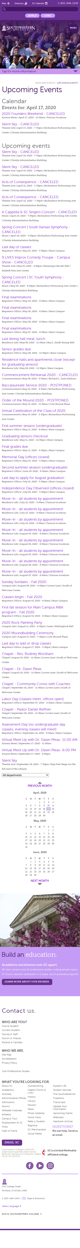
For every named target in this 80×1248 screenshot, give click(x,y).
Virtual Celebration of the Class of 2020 (33, 411)
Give (47, 15)
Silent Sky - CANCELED (20, 124)
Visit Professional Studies (16, 1071)
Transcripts (59, 1102)
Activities (6, 1094)
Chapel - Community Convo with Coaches (36, 684)
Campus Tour (9, 1118)
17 (49, 809)
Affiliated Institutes (12, 1110)
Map (4, 3)
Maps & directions (36, 1198)
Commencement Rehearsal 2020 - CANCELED (40, 375)
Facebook (29, 1165)
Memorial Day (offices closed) (25, 457)
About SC (7, 1086)
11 (53, 805)
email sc (11, 1142)
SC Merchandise (37, 1129)
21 (35, 812)
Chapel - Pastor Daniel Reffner (26, 709)
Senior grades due (16, 349)
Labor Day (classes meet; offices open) (33, 699)
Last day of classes (16, 247)
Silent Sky (9, 760)
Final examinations (16, 297)
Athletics (6, 1114)
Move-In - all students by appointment (32, 499)
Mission (32, 1105)
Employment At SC (12, 1122)
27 (31, 815)
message (24, 1198)
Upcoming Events (67, 83)
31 (26, 847)
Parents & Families (12, 1042)
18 (53, 809)
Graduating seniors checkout (25, 436)
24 (48, 812)
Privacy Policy (9, 1063)
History (32, 1097)
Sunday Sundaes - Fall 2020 (24, 582)
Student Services (62, 1090)
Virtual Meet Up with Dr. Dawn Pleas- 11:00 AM (39, 740)
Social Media (35, 1133)
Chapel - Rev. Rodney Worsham (27, 654)
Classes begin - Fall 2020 (22, 597)
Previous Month (40, 785)
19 (26, 812)
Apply (32, 15)
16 (44, 809)
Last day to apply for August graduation (33, 478)
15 (40, 809)
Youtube (40, 1165)
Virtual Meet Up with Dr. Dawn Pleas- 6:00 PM (39, 750)
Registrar (33, 1125)
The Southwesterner (64, 1094)
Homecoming (35, 1086)
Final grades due (15, 446)
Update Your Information (60, 1107)
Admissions (8, 1102)
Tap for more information (19, 71)
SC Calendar (38, 3)
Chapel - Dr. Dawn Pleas (21, 669)
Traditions (58, 1098)
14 (35, 809)
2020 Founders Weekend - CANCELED (33, 114)
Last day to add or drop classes (26, 643)
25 (53, 812)
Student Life (59, 1086)
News (31, 1109)
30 (44, 815)
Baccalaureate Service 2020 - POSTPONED (36, 385)
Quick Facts (34, 1117)
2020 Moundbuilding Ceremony (27, 633)
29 (40, 815)
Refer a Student (36, 1121)
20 (31, 812)
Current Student (11, 1030)
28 (35, 815)
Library (31, 1101)
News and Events (45, 83)
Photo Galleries (36, 1113)
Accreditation (9, 1059)
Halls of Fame (9, 1131)
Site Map (6, 1054)
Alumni (6, 1106)
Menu (73, 28)
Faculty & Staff (10, 1034)
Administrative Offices (14, 1098)
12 (26, 809)
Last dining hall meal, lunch (23, 339)
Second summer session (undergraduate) (35, 467)
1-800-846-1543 (68, 3)
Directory (19, 3)
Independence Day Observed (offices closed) (38, 488)
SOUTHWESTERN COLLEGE (24, 1214)
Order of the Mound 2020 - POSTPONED (35, 400)
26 (26, 815)
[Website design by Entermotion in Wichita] (41, 1214)
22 (40, 812)
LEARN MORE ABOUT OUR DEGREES (27, 981)
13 (31, 809)
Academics (8, 1090)
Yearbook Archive (63, 1121)
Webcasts (58, 1117)
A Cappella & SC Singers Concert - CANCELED (39, 212)
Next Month (40, 880)
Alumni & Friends (11, 1038)
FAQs (5, 1127)
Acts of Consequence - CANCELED (30, 182)
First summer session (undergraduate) (32, 426)
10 (48, 805)
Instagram (50, 1165)
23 (44, 812)
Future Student (10, 1026)
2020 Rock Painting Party (22, 622)
